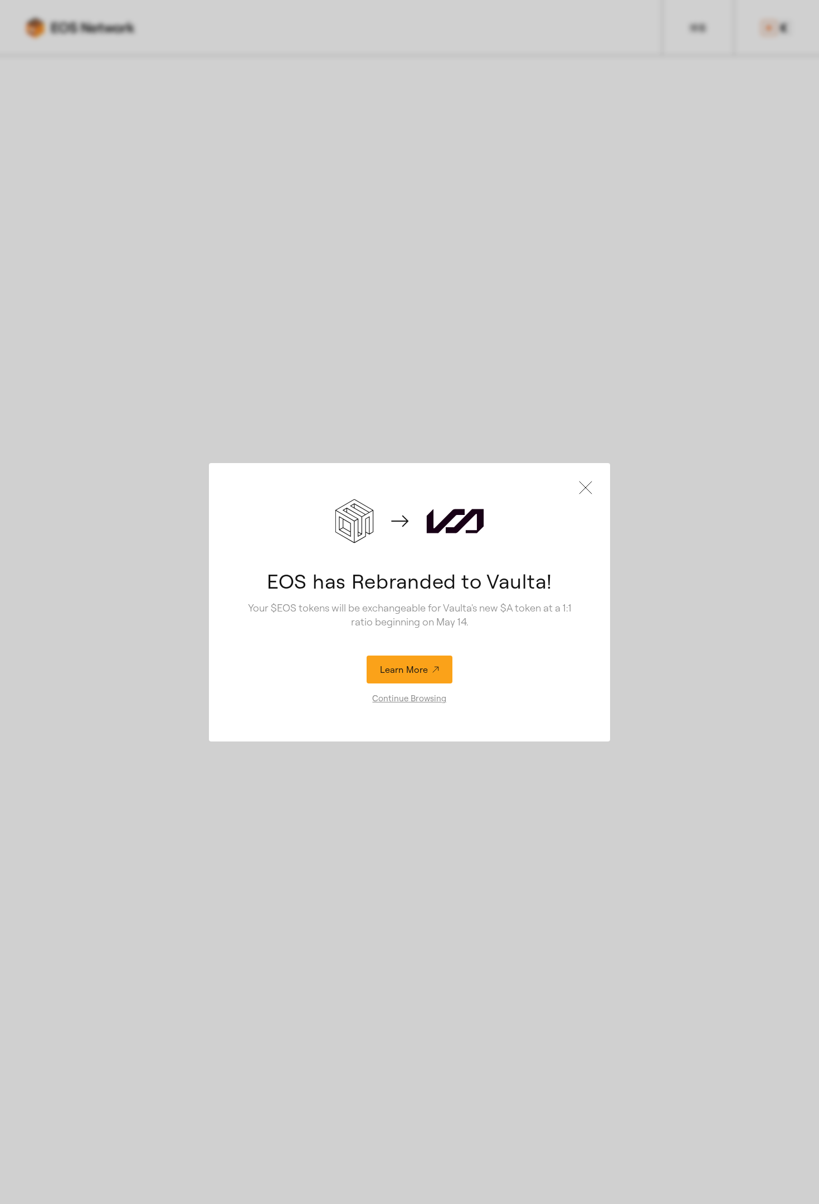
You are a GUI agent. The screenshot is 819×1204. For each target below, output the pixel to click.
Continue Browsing (409, 698)
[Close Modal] (585, 487)
